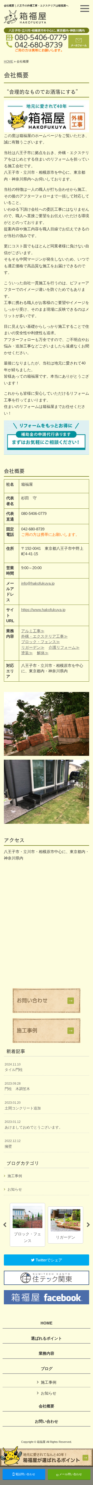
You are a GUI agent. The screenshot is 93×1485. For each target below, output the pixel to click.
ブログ (46, 1369)
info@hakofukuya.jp (38, 583)
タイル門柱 (14, 1067)
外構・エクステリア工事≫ (44, 636)
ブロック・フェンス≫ (40, 641)
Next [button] (88, 1225)
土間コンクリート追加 (23, 1105)
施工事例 (14, 1176)
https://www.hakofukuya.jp (43, 609)
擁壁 (13, 1143)
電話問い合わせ (24, 1474)
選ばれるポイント (46, 1338)
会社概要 (46, 1406)
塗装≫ (27, 653)
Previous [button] (4, 1225)
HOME (8, 61)
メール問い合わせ (70, 1474)
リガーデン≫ (32, 647)
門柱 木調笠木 (17, 1086)
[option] (28, 1225)
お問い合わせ (46, 1421)
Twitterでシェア (48, 1260)
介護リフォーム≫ (64, 647)
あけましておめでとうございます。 (34, 1124)
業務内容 (46, 1353)
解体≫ (43, 653)
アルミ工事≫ (32, 631)
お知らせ (14, 1189)
